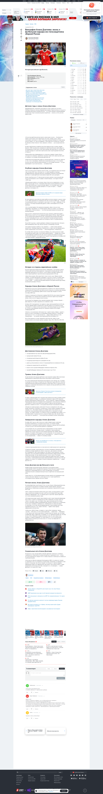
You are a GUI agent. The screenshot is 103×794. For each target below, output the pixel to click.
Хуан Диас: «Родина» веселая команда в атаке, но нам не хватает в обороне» (77, 232)
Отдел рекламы (19, 780)
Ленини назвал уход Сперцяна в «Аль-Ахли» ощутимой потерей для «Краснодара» (78, 272)
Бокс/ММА (36, 0)
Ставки (74, 0)
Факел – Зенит (76, 103)
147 (26, 650)
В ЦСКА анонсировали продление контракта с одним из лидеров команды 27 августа (77, 157)
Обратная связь (57, 780)
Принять (64, 790)
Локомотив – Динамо (77, 106)
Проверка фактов (19, 778)
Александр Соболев (76, 126)
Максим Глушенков (76, 123)
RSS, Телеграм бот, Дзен (58, 777)
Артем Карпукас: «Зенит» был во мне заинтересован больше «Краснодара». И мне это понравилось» (34, 647)
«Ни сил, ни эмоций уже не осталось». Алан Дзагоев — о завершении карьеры (49, 441)
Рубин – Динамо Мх (77, 112)
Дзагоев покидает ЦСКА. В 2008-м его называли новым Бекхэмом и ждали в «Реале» (49, 193)
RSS (73, 281)
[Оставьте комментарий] (47, 672)
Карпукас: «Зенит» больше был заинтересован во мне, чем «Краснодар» (53, 653)
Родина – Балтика (77, 109)
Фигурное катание (49, 0)
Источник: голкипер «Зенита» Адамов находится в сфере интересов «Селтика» (78, 208)
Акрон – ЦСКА (76, 101)
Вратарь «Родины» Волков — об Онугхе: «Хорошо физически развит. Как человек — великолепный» (77, 225)
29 (77, 258)
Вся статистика (78, 133)
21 (77, 246)
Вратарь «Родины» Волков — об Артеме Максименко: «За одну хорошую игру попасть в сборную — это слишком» (78, 218)
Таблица (47, 2)
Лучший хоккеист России (44, 780)
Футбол (24, 0)
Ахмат (72, 83)
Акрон (72, 93)
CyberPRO (68, 0)
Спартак (72, 70)
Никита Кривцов (76, 129)
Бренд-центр (18, 782)
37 (47, 644)
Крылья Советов (74, 85)
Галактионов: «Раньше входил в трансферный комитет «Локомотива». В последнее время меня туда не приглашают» (77, 201)
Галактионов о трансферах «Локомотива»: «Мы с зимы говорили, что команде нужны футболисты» (34, 661)
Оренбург (73, 82)
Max (56, 570)
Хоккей (29, 0)
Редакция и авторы (19, 777)
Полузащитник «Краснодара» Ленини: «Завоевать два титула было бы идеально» (77, 266)
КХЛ (28, 650)
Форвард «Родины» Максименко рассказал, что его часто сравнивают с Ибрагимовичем (78, 278)
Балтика (72, 77)
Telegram (36, 570)
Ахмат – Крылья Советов (78, 107)
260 (26, 644)
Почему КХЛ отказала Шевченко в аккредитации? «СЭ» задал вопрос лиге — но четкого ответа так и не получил (33, 654)
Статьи (42, 2)
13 (77, 186)
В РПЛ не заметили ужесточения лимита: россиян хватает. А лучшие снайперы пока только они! (54, 647)
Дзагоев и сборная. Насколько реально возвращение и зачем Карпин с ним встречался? (48, 391)
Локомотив (73, 90)
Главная (27, 24)
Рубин (72, 80)
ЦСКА (72, 72)
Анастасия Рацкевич (33, 37)
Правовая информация (58, 778)
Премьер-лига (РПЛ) (36, 2)
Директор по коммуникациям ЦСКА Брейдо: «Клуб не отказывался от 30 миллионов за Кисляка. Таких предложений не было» (78, 182)
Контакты (18, 784)
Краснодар (73, 69)
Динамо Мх (73, 75)
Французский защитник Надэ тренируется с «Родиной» (76, 237)
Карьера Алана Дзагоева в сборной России (36, 94)
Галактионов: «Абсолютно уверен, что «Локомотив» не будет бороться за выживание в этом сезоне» (78, 189)
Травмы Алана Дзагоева (31, 96)
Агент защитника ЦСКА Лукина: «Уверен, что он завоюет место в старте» (77, 151)
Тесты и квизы (42, 777)
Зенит (72, 74)
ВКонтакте (50, 570)
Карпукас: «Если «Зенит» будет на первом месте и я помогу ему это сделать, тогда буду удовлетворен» (77, 249)
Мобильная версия (57, 782)
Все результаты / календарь (78, 114)
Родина (72, 88)
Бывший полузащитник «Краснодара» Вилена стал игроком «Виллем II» (78, 140)
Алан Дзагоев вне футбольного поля (34, 99)
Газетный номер (31, 777)
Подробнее (51, 791)
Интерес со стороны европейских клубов (35, 92)
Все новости (81, 281)
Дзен (43, 570)
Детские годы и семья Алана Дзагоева (35, 90)
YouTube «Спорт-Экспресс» (79, 772)
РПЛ (35, 24)
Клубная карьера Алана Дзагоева (34, 91)
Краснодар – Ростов (77, 104)
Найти (60, 772)
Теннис (41, 0)
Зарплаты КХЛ (42, 778)
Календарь (53, 2)
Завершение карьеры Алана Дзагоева (35, 97)
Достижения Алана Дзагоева (33, 95)
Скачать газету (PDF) (31, 778)
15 (77, 198)
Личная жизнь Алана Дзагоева (33, 100)
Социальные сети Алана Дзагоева (34, 101)
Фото (68, 2)
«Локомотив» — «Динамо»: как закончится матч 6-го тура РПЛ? (77, 213)
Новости (64, 2)
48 (77, 205)
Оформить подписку (31, 780)
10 (47, 650)
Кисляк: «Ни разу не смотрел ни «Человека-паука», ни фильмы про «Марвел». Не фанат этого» (78, 261)
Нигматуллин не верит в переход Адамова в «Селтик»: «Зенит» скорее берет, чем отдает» (77, 146)
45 (26, 658)
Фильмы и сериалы (60, 0)
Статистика (58, 2)
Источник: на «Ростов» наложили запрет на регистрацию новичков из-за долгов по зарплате (78, 242)
